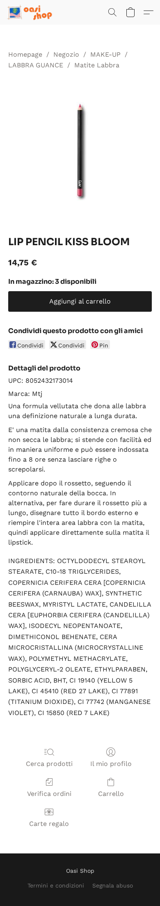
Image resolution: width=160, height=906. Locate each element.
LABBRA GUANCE (35, 65)
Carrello (111, 794)
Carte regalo (49, 824)
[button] (31, 12)
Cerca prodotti (49, 764)
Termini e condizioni (55, 885)
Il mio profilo (111, 764)
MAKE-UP (105, 54)
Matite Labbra (96, 65)
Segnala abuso (112, 885)
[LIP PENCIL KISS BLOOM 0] (80, 151)
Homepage (25, 54)
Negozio (66, 54)
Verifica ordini (49, 794)
